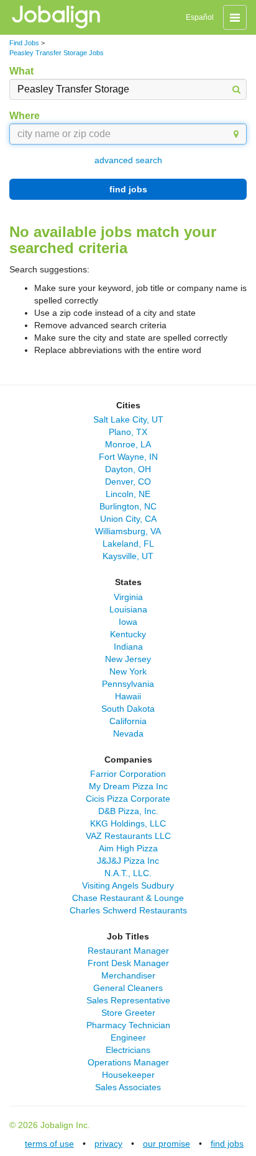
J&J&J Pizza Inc (128, 861)
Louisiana (128, 609)
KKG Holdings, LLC (128, 823)
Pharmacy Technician (128, 1025)
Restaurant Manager (128, 951)
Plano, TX (128, 432)
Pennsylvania (128, 684)
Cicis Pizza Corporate (128, 799)
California (128, 721)
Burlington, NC (128, 506)
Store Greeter (128, 1013)
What (21, 71)
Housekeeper (128, 1075)
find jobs (128, 189)
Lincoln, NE (128, 494)
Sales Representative (128, 1000)
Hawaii (128, 696)
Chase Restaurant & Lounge (128, 898)
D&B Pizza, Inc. (128, 811)
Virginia (128, 597)
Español (200, 17)
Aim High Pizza (128, 848)
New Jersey (128, 659)
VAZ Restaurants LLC (128, 836)
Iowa (128, 622)
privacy (108, 1144)
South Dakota (128, 709)
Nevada (128, 733)
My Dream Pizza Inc (128, 786)
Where (24, 115)
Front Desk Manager (128, 963)
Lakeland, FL (128, 544)
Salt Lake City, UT (128, 419)
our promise (166, 1144)
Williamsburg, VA (128, 531)
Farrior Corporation (128, 774)
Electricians (128, 1050)
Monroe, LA (128, 444)
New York (128, 671)
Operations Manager (128, 1062)
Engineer (128, 1037)
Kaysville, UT (128, 556)
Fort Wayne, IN (128, 457)
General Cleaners (128, 988)
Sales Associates (128, 1087)
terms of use (49, 1144)
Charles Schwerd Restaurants (128, 910)
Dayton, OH (128, 469)
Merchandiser (128, 975)
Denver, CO (128, 481)
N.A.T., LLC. (128, 873)
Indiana (128, 647)
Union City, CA (128, 519)
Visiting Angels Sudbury (128, 885)
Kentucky (128, 634)
